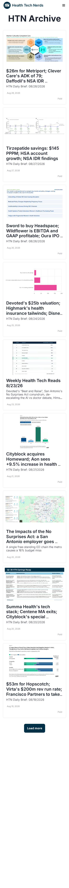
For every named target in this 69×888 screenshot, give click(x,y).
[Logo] (7, 5)
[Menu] (63, 5)
